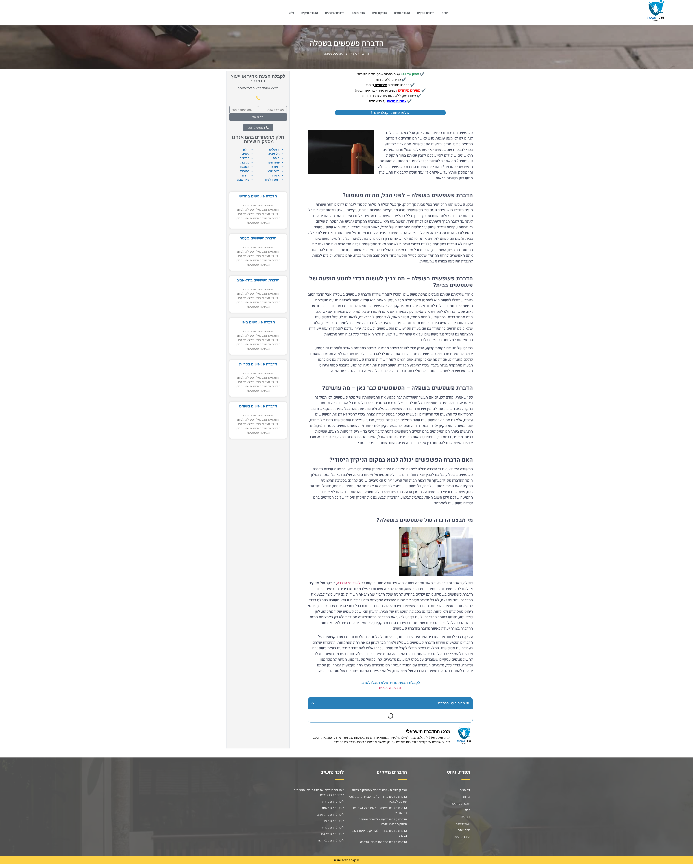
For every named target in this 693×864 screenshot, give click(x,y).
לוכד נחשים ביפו (334, 821)
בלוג (291, 13)
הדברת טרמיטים (335, 13)
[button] (312, 703)
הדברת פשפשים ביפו (258, 322)
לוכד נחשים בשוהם (332, 834)
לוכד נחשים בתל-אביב (330, 814)
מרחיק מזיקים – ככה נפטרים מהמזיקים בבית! (379, 790)
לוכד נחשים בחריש (332, 801)
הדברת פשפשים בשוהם (258, 406)
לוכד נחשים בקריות (332, 827)
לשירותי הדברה (348, 583)
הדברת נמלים (402, 13)
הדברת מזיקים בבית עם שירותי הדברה (383, 842)
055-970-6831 (390, 688)
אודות (445, 13)
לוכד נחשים (358, 13)
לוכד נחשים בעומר (332, 808)
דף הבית (364, 54)
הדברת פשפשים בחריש (258, 196)
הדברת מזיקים (425, 13)
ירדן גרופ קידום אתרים (346, 860)
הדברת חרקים (309, 13)
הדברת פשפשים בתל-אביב (258, 280)
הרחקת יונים (379, 13)
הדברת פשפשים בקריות (258, 364)
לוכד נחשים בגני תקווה (330, 840)
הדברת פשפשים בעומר (258, 238)
